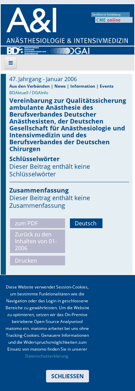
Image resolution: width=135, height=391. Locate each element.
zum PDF (26, 223)
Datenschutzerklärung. (47, 356)
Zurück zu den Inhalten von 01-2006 (36, 241)
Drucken (26, 260)
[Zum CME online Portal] (112, 17)
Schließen (67, 376)
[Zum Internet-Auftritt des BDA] (26, 50)
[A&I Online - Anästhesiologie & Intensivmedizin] (67, 25)
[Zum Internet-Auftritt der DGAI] (69, 50)
